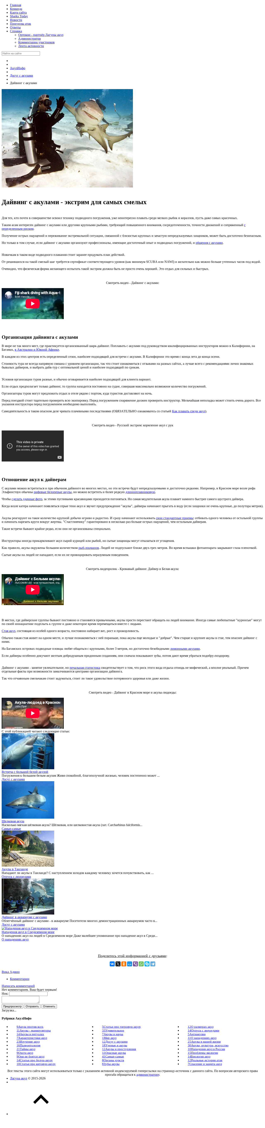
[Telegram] (152, 963)
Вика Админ (11, 972)
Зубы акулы (110, 1064)
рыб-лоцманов (88, 548)
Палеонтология (28, 1045)
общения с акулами (209, 242)
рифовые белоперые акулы (53, 492)
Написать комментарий (18, 986)
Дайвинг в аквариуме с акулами (24, 917)
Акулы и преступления (119, 1049)
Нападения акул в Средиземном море (28, 932)
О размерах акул (200, 1026)
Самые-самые (11, 828)
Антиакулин (197, 1034)
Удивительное (113, 1030)
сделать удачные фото (27, 499)
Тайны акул (26, 1049)
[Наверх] (41, 1114)
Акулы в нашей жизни (204, 1041)
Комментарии (19, 979)
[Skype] (147, 963)
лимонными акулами (185, 648)
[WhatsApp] (141, 963)
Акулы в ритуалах (30, 1034)
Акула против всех (30, 1026)
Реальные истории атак (205, 1060)
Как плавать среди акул (188, 411)
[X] (118, 963)
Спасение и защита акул (205, 1064)
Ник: (5, 993)
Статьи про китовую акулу (36, 1064)
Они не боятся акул (30, 1056)
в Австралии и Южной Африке (37, 349)
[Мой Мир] (129, 963)
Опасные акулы (114, 1052)
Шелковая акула (13, 821)
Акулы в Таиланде (15, 869)
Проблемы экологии (203, 1052)
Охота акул (25, 1052)
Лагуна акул (18, 1078)
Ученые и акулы (114, 1045)
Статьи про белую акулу (35, 1060)
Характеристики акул (32, 1038)
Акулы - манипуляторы (34, 1030)
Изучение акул (28, 1041)
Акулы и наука (112, 1034)
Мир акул (109, 1038)
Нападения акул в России (206, 1049)
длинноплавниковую (140, 492)
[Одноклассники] (123, 963)
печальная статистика (85, 667)
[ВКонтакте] (112, 963)
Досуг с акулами (13, 779)
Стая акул (8, 631)
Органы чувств (113, 1060)
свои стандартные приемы (174, 518)
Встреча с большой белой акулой (25, 772)
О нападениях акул (15, 939)
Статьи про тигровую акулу (121, 1026)
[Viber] (135, 963)
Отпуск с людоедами (16, 876)
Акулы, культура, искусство (208, 1045)
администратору (147, 1074)
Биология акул (199, 1056)
